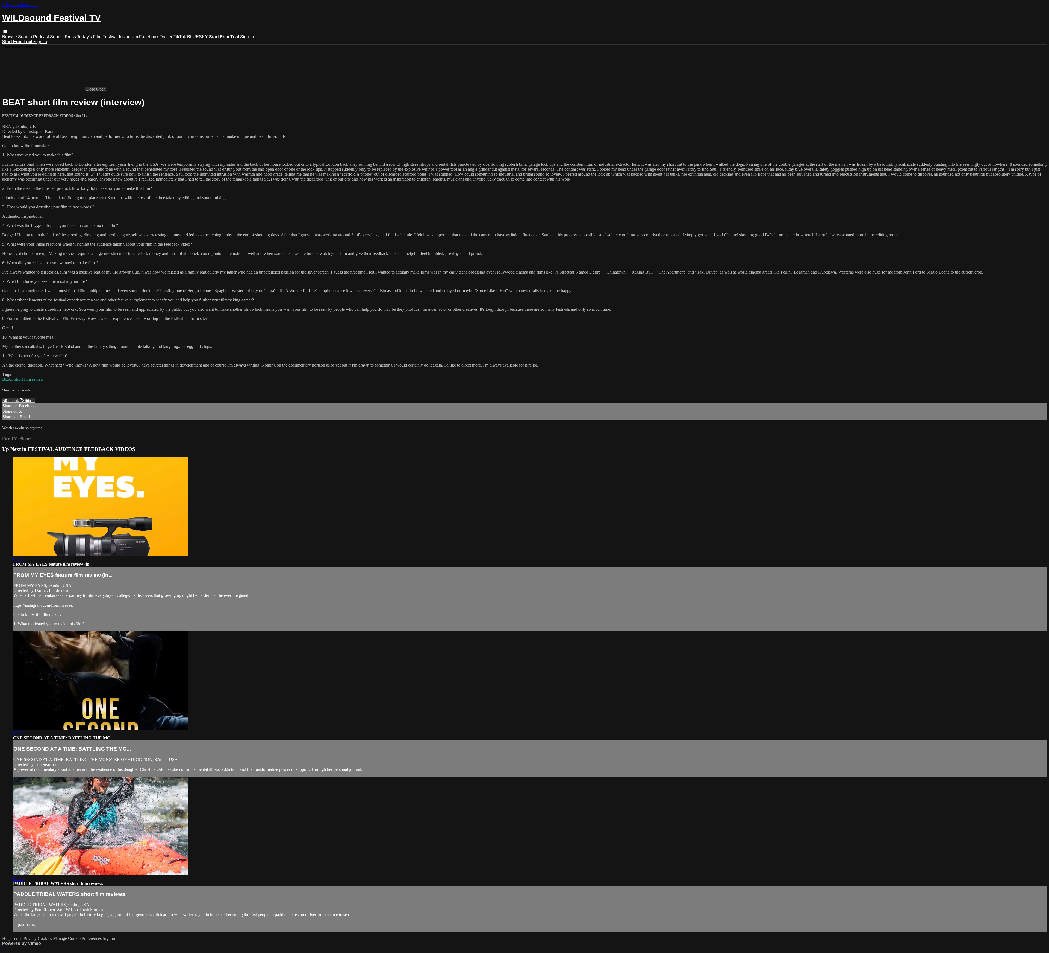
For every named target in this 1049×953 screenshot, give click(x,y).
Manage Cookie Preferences (78, 938)
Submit (57, 36)
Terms (17, 938)
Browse (10, 36)
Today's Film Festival (97, 36)
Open (101, 89)
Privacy (30, 938)
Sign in (247, 36)
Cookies (45, 938)
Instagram (128, 36)
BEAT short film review (23, 379)
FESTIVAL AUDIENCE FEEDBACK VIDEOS (38, 116)
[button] (5, 31)
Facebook (148, 36)
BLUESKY (197, 36)
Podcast (41, 36)
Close (90, 89)
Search (25, 36)
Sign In (40, 41)
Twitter (166, 36)
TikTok (179, 36)
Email (30, 400)
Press (70, 36)
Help (7, 938)
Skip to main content (20, 4)
